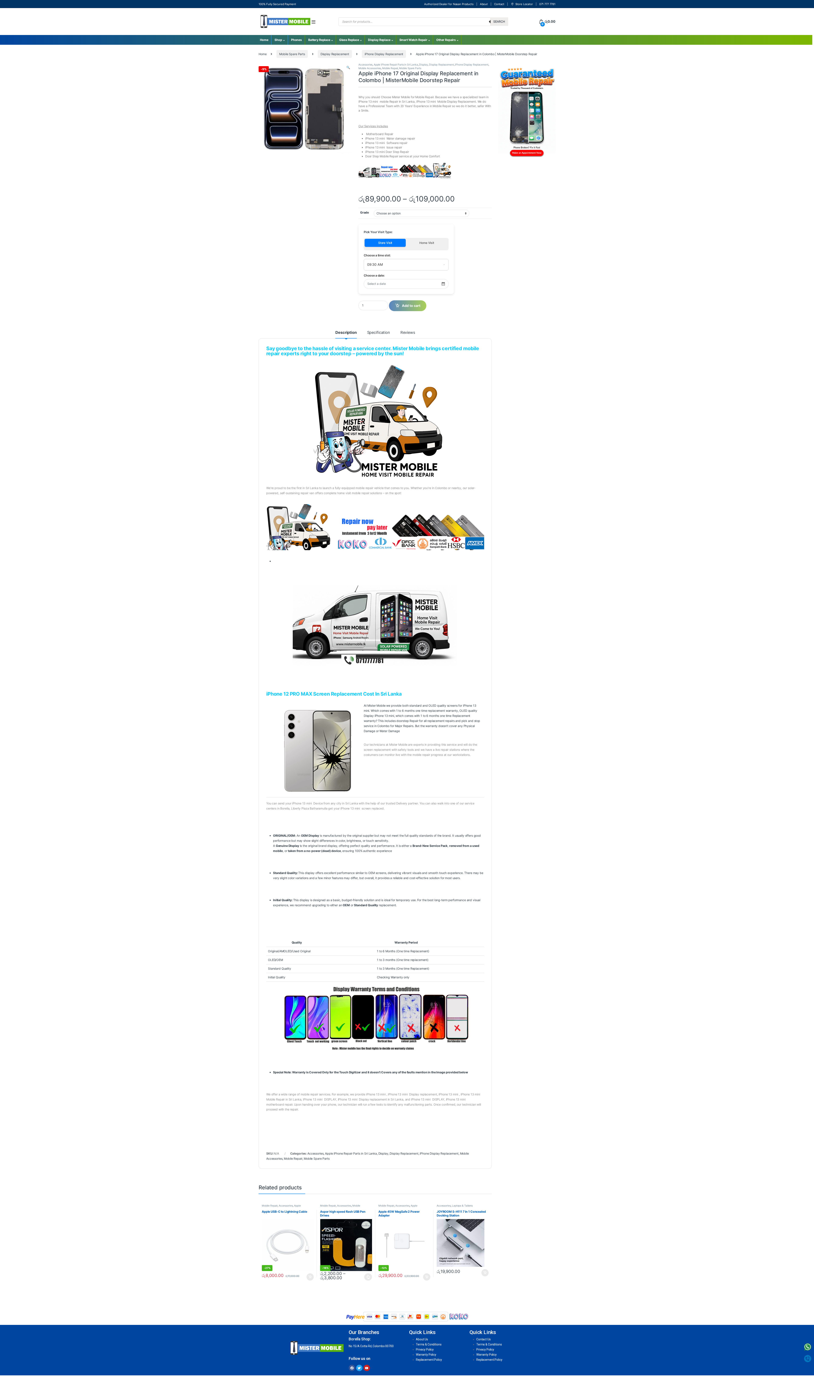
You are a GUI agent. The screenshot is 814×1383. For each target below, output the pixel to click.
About (484, 4)
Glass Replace (349, 40)
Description (346, 333)
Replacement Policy (429, 1359)
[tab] (346, 334)
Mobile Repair (390, 68)
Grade (364, 212)
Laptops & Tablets (462, 1205)
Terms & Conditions (428, 1344)
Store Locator (524, 4)
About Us (422, 1339)
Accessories (365, 64)
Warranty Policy (426, 1354)
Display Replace (379, 40)
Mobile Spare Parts (292, 54)
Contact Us (483, 1339)
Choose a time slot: (377, 255)
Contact (499, 4)
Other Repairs (446, 40)
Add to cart (310, 1277)
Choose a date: (374, 275)
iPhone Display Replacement (384, 54)
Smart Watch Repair (413, 40)
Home (264, 40)
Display (423, 64)
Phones (296, 40)
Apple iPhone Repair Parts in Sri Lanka (396, 64)
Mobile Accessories (369, 68)
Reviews (407, 333)
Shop (278, 40)
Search (499, 21)
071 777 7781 (547, 4)
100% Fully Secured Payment (277, 4)
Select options (367, 1277)
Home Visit (426, 243)
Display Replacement (335, 54)
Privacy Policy (425, 1349)
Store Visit (385, 243)
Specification (378, 333)
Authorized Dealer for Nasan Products (449, 4)
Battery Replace (319, 40)
